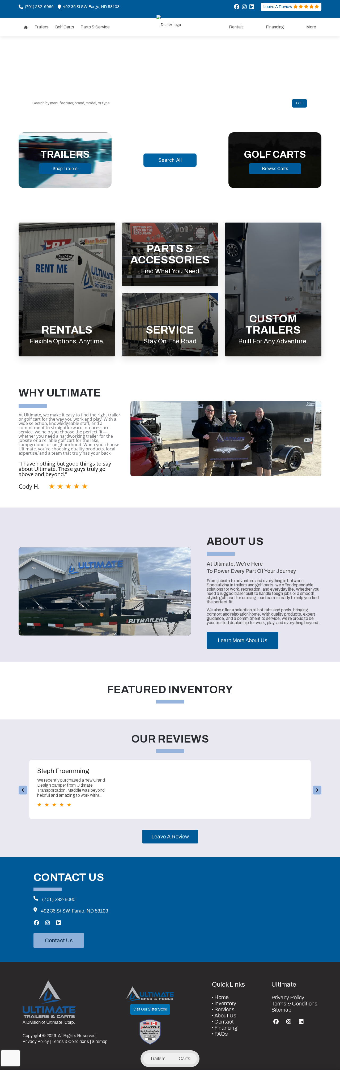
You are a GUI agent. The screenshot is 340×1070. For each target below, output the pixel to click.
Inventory (225, 1003)
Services (224, 1009)
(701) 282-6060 (58, 899)
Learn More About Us (242, 640)
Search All (170, 160)
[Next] (317, 790)
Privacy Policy (36, 1041)
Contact (224, 1022)
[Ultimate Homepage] (49, 999)
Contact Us (59, 940)
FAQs (221, 1034)
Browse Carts (275, 168)
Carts (184, 1058)
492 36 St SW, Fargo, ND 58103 (74, 911)
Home (221, 997)
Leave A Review (170, 836)
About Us (225, 1015)
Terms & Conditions (70, 1041)
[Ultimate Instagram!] (244, 7)
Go (299, 103)
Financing (225, 1028)
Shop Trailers (65, 168)
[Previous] (23, 790)
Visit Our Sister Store (150, 1009)
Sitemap (100, 1041)
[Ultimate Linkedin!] (251, 7)
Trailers (157, 1058)
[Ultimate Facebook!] (236, 7)
